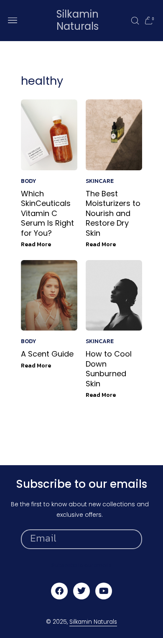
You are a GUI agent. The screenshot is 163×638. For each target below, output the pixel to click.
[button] (12, 20)
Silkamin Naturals (77, 20)
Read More (36, 244)
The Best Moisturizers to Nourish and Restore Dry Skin (113, 213)
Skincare (100, 181)
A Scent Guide (47, 354)
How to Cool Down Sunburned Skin (109, 368)
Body (28, 181)
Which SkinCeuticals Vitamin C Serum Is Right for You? (47, 213)
